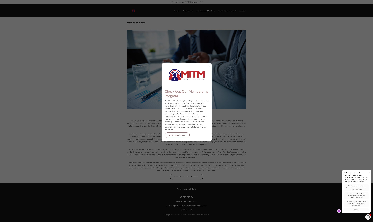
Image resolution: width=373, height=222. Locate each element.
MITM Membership (177, 135)
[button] (368, 217)
